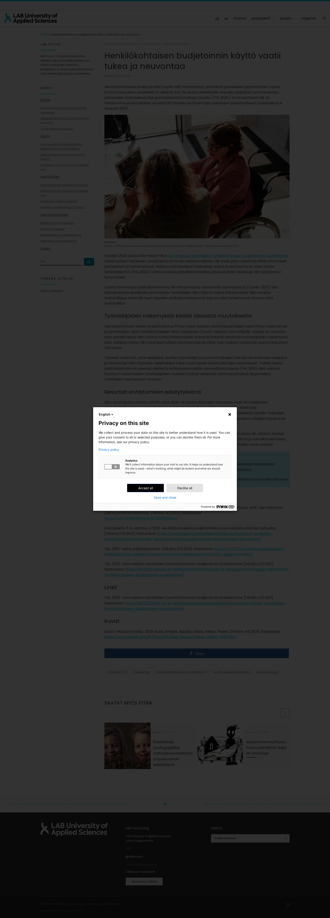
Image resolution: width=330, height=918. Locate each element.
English (104, 414)
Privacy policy (109, 449)
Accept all (145, 488)
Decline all (184, 488)
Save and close (165, 497)
